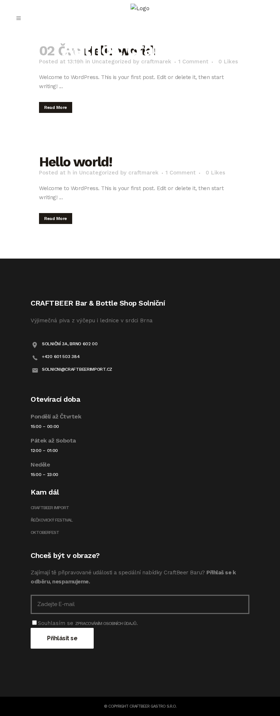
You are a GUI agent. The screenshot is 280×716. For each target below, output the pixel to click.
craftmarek (143, 172)
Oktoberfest (45, 532)
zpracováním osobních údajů (105, 623)
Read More (55, 107)
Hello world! (75, 162)
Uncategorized (98, 172)
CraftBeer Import (50, 507)
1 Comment (181, 172)
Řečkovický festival (52, 520)
